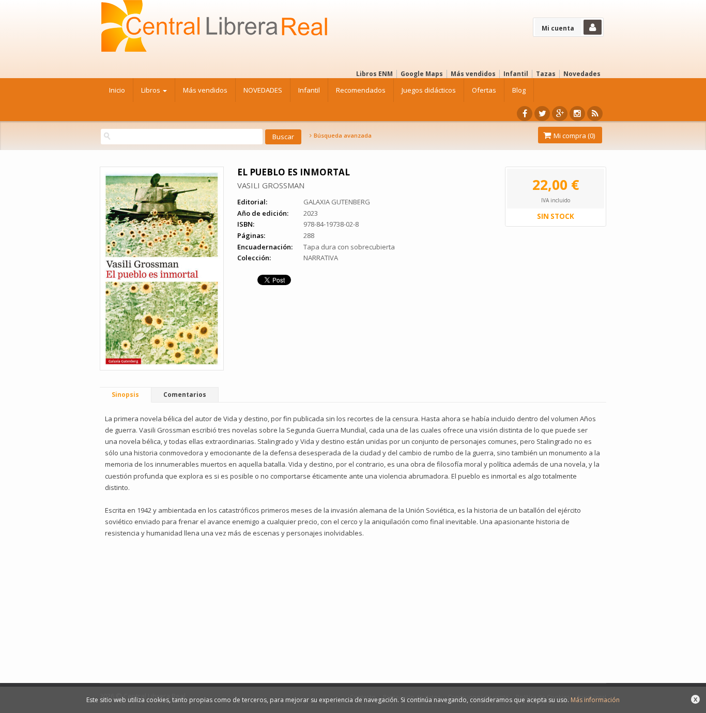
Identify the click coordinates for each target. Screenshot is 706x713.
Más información (595, 699)
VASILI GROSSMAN (270, 185)
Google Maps (422, 73)
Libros (151, 90)
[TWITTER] (542, 113)
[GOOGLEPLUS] (559, 113)
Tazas (546, 73)
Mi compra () (573, 135)
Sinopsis (125, 394)
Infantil (515, 73)
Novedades (582, 73)
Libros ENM (374, 73)
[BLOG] (595, 113)
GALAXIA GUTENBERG (336, 201)
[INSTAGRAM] (577, 113)
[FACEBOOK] (524, 113)
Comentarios (184, 394)
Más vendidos (473, 73)
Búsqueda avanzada (342, 135)
